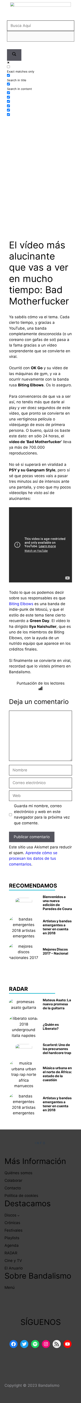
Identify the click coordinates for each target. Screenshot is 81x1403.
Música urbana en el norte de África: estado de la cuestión (57, 1074)
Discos (10, 1215)
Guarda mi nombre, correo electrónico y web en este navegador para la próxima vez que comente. (42, 814)
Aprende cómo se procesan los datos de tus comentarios (33, 858)
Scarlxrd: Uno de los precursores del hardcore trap (57, 1049)
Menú (9, 1287)
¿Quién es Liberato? (51, 1026)
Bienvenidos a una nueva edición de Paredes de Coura (57, 903)
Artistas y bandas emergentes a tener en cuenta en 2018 (57, 927)
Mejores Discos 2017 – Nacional (55, 951)
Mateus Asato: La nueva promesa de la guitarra (57, 1004)
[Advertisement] (40, 166)
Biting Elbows (21, 604)
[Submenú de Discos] (18, 1215)
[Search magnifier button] (14, 55)
